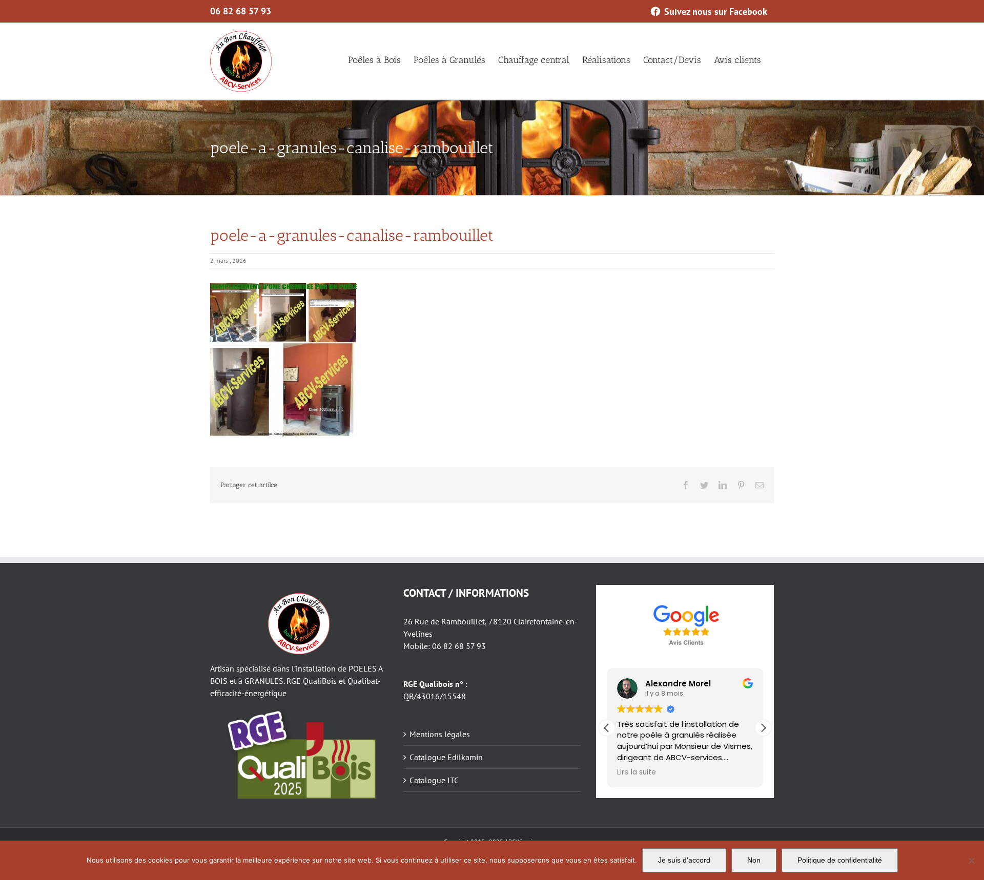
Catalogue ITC (434, 780)
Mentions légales (439, 734)
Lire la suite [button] (636, 772)
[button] (763, 728)
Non (754, 860)
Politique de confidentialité (839, 860)
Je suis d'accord (684, 860)
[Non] (971, 860)
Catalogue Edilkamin (446, 757)
